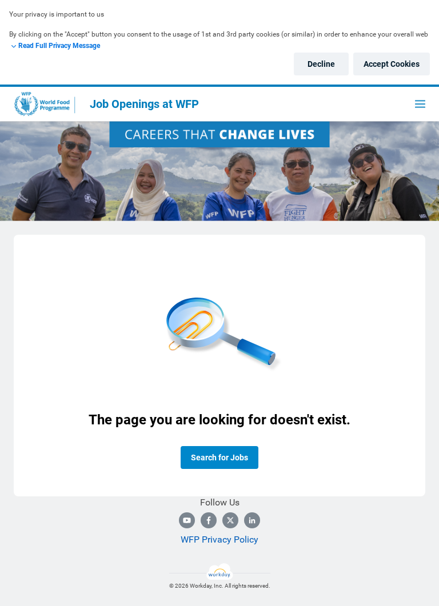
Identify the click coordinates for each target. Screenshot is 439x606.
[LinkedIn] (252, 520)
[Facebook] (209, 520)
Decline (321, 64)
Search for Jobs (219, 457)
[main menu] (420, 104)
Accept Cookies (392, 64)
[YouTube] (187, 520)
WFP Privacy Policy (219, 539)
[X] (230, 520)
